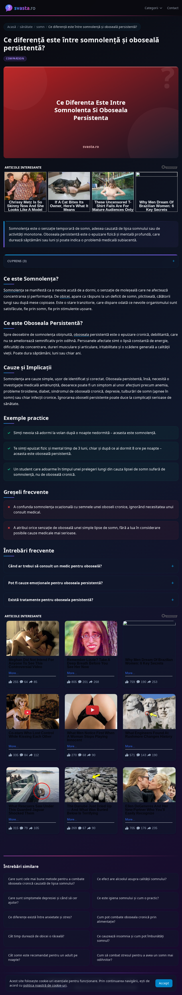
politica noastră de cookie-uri (45, 985)
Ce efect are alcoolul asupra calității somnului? (131, 879)
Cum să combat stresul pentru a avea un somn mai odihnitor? (135, 957)
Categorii (151, 8)
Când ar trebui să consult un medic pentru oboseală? (55, 566)
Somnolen (12, 290)
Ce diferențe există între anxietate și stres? (40, 917)
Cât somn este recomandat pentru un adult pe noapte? (42, 957)
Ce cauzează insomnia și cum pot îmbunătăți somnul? (130, 938)
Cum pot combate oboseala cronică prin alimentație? (126, 919)
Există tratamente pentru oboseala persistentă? (50, 599)
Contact (172, 8)
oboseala (81, 334)
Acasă (11, 27)
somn (40, 27)
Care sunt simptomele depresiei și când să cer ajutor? (42, 900)
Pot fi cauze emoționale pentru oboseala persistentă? (55, 582)
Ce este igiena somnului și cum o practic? (128, 898)
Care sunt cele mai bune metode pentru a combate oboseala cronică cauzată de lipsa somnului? (46, 881)
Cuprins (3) (17, 261)
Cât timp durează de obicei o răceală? (36, 936)
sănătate (26, 27)
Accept (164, 983)
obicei (65, 296)
